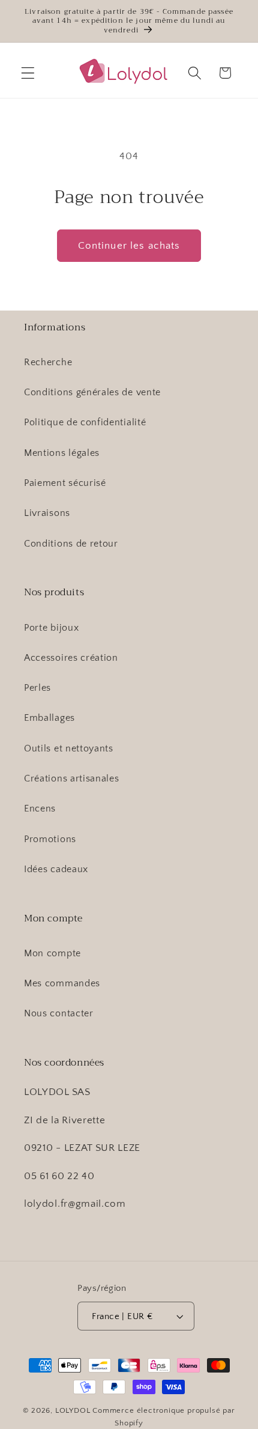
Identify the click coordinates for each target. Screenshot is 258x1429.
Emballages (49, 717)
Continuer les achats (129, 245)
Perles (37, 687)
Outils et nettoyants (68, 748)
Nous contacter (59, 1013)
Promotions (50, 839)
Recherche (48, 362)
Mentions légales (62, 453)
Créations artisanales (71, 778)
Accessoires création (71, 657)
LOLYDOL (73, 1410)
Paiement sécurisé (65, 483)
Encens (40, 808)
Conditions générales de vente (92, 392)
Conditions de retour (71, 543)
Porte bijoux (51, 627)
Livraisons (47, 513)
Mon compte (52, 953)
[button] (28, 73)
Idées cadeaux (56, 869)
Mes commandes (62, 983)
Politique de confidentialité (85, 422)
